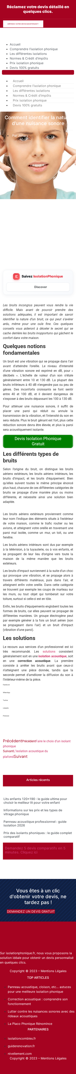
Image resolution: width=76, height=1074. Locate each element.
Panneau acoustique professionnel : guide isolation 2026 (35, 823)
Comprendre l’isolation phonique (34, 49)
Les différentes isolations (28, 54)
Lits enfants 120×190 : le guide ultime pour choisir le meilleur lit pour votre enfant (35, 800)
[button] (38, 72)
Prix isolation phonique (26, 63)
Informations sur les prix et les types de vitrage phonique (33, 812)
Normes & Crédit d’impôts (29, 58)
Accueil (15, 44)
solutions (51, 651)
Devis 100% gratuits (24, 68)
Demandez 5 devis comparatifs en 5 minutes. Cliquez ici (35, 850)
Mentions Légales (53, 971)
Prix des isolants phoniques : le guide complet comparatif (38, 835)
